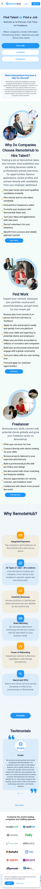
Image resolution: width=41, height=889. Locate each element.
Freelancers (20, 59)
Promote (20, 715)
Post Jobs (20, 46)
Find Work (21, 52)
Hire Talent (14, 240)
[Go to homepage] (13, 3)
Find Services (15, 495)
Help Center (19, 805)
